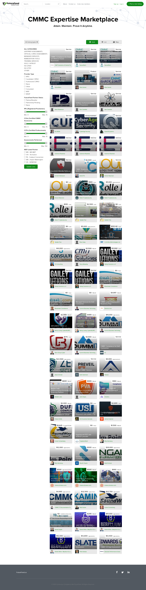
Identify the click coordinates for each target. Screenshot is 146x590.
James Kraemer (108, 419)
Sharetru (106, 397)
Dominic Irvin (108, 308)
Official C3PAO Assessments (35, 54)
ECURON (57, 131)
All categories (30, 49)
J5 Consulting (58, 264)
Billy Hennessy (108, 441)
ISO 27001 (27, 66)
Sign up (116, 4)
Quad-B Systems (109, 131)
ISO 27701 (27, 68)
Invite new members (83, 4)
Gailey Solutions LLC (110, 264)
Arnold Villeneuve (60, 176)
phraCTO (82, 176)
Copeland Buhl (84, 441)
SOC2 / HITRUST (30, 63)
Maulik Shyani (84, 463)
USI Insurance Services (86, 419)
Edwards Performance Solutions (112, 551)
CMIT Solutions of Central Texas (63, 65)
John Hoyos (83, 397)
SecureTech (83, 65)
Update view (31, 167)
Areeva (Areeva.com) (60, 485)
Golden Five (83, 220)
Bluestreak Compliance (110, 286)
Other (26, 70)
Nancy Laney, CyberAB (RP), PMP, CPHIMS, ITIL (63, 330)
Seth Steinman (84, 375)
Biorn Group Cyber (60, 352)
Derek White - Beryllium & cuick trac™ (88, 529)
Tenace (106, 375)
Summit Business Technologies (88, 308)
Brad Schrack (108, 463)
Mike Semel (83, 87)
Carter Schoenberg (60, 441)
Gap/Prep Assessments (33, 51)
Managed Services (31, 56)
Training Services (31, 61)
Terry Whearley (84, 264)
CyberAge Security (85, 131)
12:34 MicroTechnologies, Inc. (112, 242)
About (65, 4)
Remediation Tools (32, 58)
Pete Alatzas (83, 551)
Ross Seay (82, 242)
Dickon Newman (109, 176)
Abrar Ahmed (58, 375)
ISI (105, 352)
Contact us (72, 4)
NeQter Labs (58, 397)
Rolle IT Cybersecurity (86, 198)
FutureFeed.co (21, 572)
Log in (122, 4)
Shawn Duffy (58, 419)
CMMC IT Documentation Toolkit (63, 507)
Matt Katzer (83, 507)
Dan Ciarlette (83, 109)
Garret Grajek (58, 529)
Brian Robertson (59, 109)
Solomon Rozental (60, 154)
